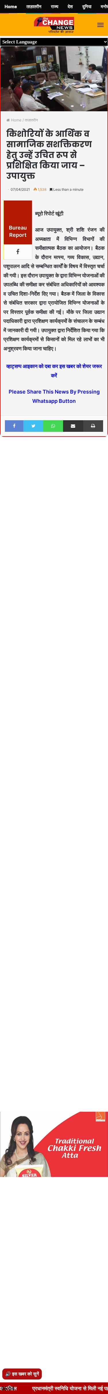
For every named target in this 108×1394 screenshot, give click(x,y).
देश (70, 6)
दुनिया (86, 6)
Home (16, 120)
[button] (102, 456)
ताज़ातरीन (31, 120)
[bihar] (54, 25)
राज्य (54, 6)
